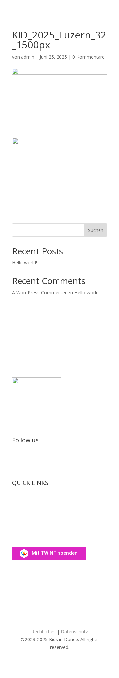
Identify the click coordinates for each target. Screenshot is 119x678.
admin (27, 57)
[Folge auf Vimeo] (30, 461)
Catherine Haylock (69, 614)
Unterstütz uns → (30, 532)
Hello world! (24, 262)
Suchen (95, 230)
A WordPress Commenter (39, 292)
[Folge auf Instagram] (17, 461)
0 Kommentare (88, 57)
